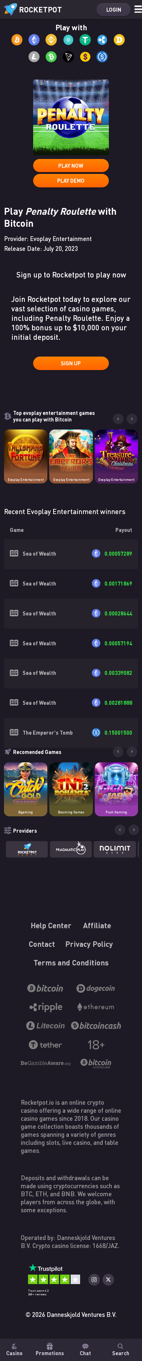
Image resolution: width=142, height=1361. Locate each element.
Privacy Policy (89, 944)
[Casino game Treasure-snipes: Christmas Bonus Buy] (116, 451)
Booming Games (71, 812)
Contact (42, 944)
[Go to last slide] (118, 418)
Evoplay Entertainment (26, 480)
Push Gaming (116, 812)
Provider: (48, 238)
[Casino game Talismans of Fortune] (26, 451)
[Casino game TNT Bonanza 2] (71, 784)
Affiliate (97, 925)
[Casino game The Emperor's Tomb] (71, 451)
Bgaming (25, 812)
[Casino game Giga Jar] (116, 784)
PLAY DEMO (70, 180)
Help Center (51, 925)
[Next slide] (132, 418)
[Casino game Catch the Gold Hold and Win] (26, 784)
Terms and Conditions (71, 962)
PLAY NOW (70, 165)
